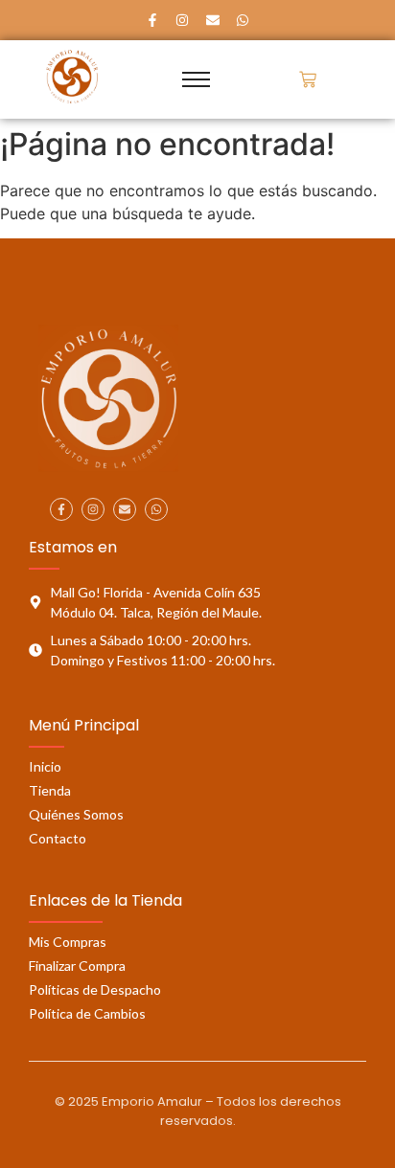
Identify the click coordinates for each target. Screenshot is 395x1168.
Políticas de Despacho (95, 989)
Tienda (50, 790)
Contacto (57, 838)
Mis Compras (67, 941)
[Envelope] (212, 20)
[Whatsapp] (242, 20)
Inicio (45, 766)
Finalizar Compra (77, 965)
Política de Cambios (87, 1013)
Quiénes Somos (76, 814)
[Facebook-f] (152, 20)
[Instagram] (182, 20)
